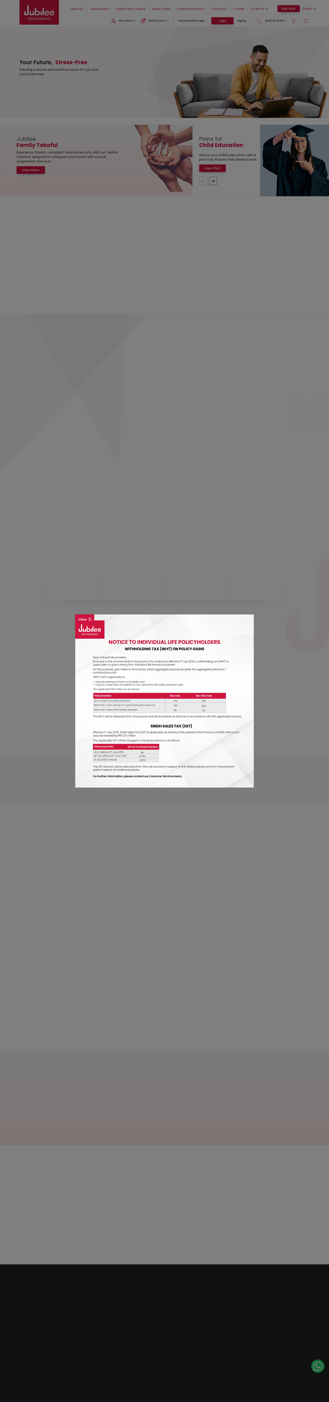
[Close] (84, 616)
